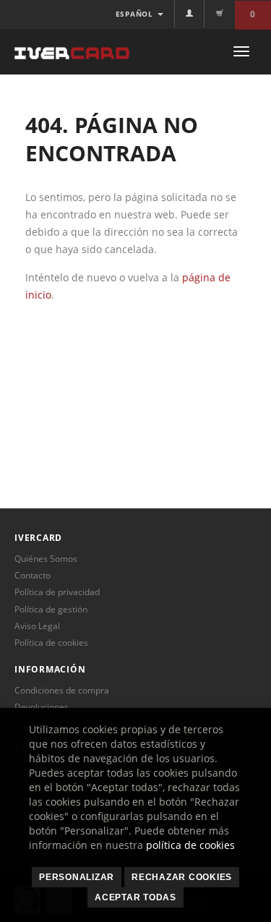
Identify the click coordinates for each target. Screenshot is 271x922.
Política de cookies (51, 642)
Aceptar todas (135, 897)
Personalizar (76, 877)
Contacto (32, 575)
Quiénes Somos (45, 558)
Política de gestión (50, 609)
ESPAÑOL (136, 14)
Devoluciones (41, 707)
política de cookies (190, 845)
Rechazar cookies (182, 877)
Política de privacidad (57, 592)
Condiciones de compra (61, 690)
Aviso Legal (37, 626)
